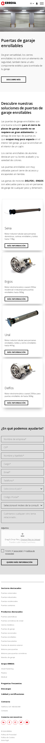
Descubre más (13, 79)
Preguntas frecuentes (11, 683)
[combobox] (22, 489)
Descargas (6, 688)
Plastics (4, 673)
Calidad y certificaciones (12, 694)
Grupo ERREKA (7, 663)
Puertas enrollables (8, 637)
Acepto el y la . (20, 552)
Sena (4, 200)
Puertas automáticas (9, 617)
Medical (4, 677)
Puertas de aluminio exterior (12, 645)
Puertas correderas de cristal (12, 621)
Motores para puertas (9, 649)
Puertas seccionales (8, 633)
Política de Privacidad (8, 735)
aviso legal (18, 551)
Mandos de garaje (8, 657)
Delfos (5, 360)
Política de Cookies (8, 737)
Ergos (5, 254)
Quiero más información (19, 562)
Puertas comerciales (9, 593)
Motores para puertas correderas (14, 653)
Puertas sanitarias (8, 605)
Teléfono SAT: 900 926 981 (11, 707)
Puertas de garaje (8, 629)
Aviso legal (5, 740)
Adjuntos (5, 528)
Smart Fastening (7, 669)
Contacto (4, 711)
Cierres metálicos (7, 625)
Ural (4, 307)
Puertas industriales (8, 597)
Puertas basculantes (9, 641)
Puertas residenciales (9, 601)
